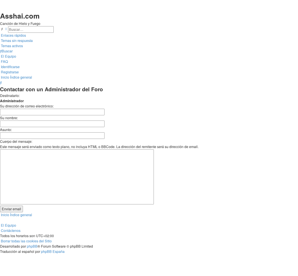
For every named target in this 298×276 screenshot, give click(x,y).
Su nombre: (9, 117)
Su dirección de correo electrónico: (27, 106)
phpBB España (53, 251)
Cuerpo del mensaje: (16, 141)
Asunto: (6, 129)
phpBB (32, 246)
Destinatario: (10, 95)
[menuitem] (16, 40)
